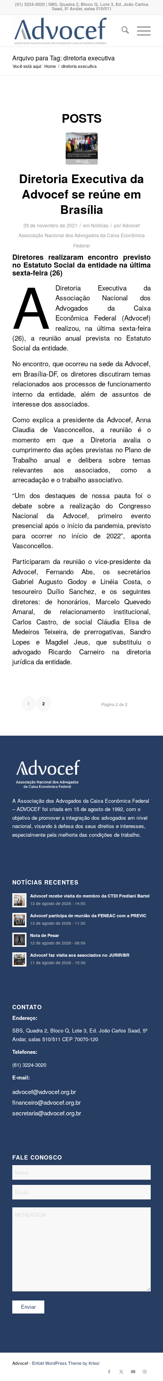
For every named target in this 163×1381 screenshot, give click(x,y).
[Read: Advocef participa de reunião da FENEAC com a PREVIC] (19, 920)
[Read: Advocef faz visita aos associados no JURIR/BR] (19, 959)
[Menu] (140, 31)
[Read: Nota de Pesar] (19, 940)
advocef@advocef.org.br (44, 1091)
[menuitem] (121, 31)
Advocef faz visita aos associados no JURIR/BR (79, 955)
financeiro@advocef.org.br (46, 1102)
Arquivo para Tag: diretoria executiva (63, 57)
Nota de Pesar (44, 935)
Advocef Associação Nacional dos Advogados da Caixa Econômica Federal (82, 235)
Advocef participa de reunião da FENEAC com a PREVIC (88, 915)
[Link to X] (121, 1371)
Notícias (99, 225)
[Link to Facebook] (109, 1371)
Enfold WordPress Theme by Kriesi (65, 1363)
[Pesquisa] (121, 31)
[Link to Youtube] (133, 1371)
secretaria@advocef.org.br (46, 1113)
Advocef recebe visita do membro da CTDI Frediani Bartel (90, 896)
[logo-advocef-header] (67, 31)
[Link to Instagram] (145, 1371)
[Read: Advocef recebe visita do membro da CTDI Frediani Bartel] (19, 900)
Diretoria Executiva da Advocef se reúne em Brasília (81, 193)
